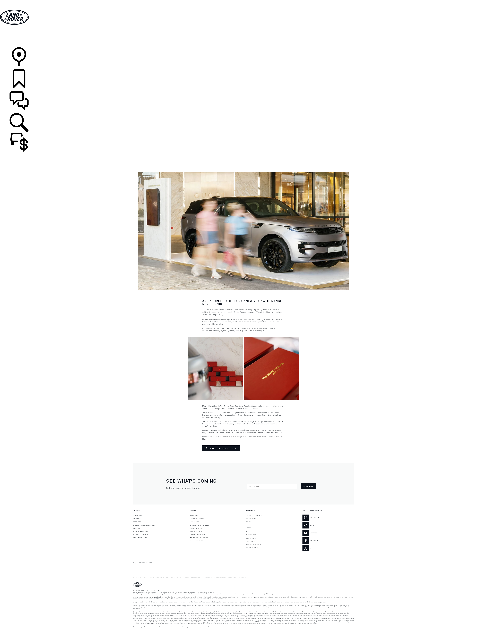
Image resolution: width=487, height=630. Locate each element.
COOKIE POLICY (196, 577)
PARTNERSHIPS (251, 535)
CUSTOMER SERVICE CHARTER (215, 577)
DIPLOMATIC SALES (140, 538)
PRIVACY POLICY (183, 577)
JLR (247, 532)
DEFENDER (137, 522)
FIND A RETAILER (252, 547)
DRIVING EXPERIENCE (254, 515)
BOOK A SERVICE (196, 531)
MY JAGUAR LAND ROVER (199, 538)
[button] (243, 1)
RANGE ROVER (138, 515)
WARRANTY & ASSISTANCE (199, 525)
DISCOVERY (137, 519)
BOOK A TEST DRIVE (140, 531)
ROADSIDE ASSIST (196, 528)
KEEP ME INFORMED (140, 534)
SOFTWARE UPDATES (197, 519)
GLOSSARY (137, 528)
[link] (243, 36)
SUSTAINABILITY (252, 538)
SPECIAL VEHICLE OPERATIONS (144, 525)
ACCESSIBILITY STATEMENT (237, 577)
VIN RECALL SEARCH (197, 541)
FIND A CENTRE (251, 519)
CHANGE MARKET (139, 577)
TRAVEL (248, 522)
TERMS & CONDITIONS (156, 577)
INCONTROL (194, 515)
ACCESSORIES (195, 522)
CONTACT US (250, 541)
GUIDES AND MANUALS (198, 534)
